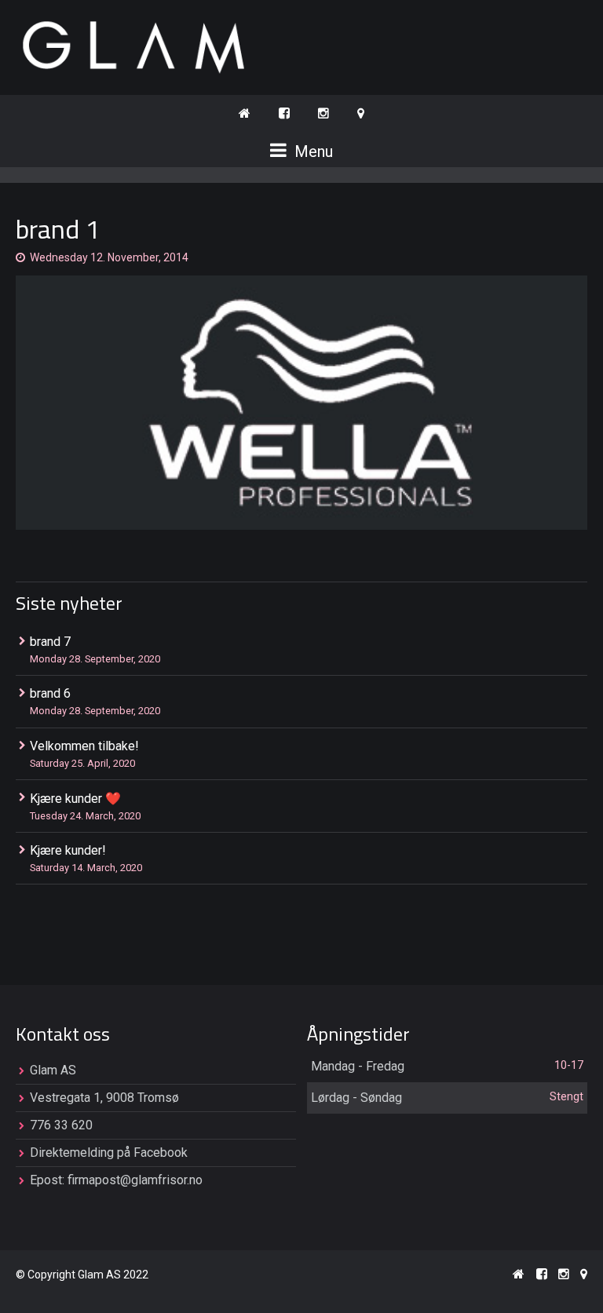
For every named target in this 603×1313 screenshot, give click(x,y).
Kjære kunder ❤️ (75, 798)
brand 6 (50, 693)
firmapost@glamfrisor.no (135, 1180)
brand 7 (50, 641)
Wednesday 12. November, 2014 (109, 257)
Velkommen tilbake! (84, 746)
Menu (312, 151)
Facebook (160, 1152)
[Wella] (301, 402)
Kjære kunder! (68, 850)
